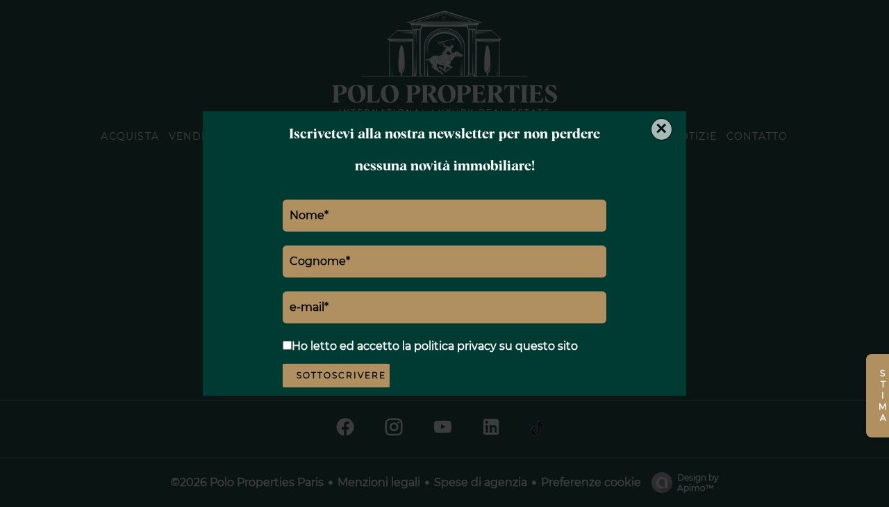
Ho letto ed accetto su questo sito (435, 346)
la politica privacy (449, 346)
